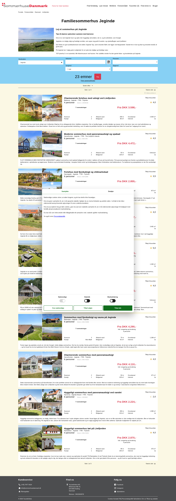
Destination (22, 59)
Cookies (110, 499)
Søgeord (115, 65)
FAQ (120, 499)
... (109, 62)
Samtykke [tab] (65, 191)
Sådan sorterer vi (151, 93)
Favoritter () (134, 6)
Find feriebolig (92, 6)
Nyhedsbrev (137, 499)
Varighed (68, 65)
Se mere (88, 108)
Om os (144, 499)
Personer (116, 58)
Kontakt (115, 499)
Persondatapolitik (127, 499)
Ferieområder (123, 6)
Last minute (103, 6)
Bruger (155, 6)
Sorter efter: (87, 85)
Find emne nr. (146, 6)
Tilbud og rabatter (152, 499)
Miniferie (112, 6)
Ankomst (68, 58)
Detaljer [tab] (111, 191)
